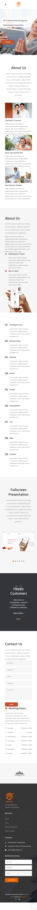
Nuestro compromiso (11, 827)
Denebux (23, 897)
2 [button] (15, 561)
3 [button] (17, 561)
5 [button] (21, 561)
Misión (7, 819)
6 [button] (23, 561)
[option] (18, 541)
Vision (7, 823)
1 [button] (13, 561)
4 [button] (19, 561)
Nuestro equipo (9, 831)
